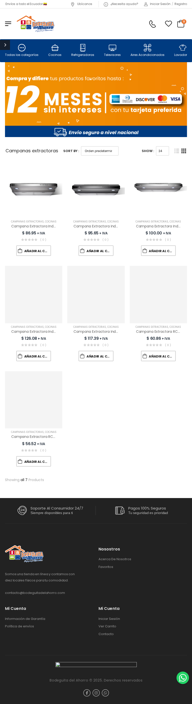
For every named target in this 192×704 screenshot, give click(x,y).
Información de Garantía (25, 619)
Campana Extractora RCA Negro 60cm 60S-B (50, 436)
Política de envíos (19, 626)
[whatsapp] (105, 693)
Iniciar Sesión (109, 619)
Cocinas (55, 55)
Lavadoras (182, 55)
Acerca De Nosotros (114, 559)
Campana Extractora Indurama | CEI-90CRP (111, 331)
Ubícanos (84, 4)
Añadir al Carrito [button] (37, 251)
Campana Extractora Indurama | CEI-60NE (110, 226)
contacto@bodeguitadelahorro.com (35, 592)
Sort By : (71, 151)
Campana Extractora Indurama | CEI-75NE (47, 331)
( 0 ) (43, 239)
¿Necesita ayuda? (124, 4)
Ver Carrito (107, 626)
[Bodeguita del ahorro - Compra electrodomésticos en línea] (35, 23)
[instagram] (96, 693)
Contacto (106, 634)
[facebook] (86, 693)
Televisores (112, 55)
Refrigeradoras (82, 55)
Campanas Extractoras (27, 221)
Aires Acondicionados (147, 55)
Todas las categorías (21, 55)
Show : (148, 151)
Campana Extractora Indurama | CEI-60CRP (48, 226)
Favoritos (105, 567)
